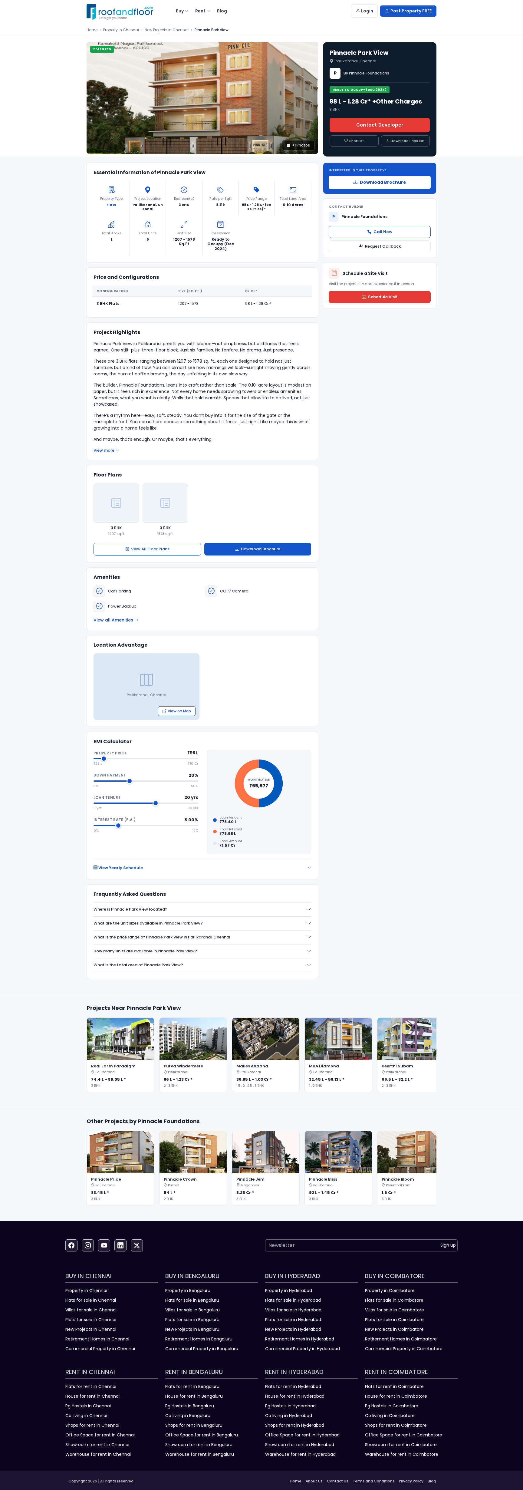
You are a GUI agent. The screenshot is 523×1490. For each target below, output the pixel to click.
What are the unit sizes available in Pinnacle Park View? (148, 923)
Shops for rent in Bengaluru (193, 1425)
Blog (432, 1481)
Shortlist (356, 140)
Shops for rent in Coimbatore (396, 1425)
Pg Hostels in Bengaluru (189, 1406)
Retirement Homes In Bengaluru (198, 1339)
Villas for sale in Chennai (91, 1310)
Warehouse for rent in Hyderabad (300, 1454)
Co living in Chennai (86, 1416)
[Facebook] (71, 1245)
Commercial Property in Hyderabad (302, 1349)
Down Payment (110, 775)
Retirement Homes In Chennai (97, 1339)
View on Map (179, 711)
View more (104, 450)
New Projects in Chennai (167, 29)
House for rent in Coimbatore (396, 1396)
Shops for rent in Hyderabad (294, 1425)
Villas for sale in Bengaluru (192, 1310)
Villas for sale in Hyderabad (293, 1310)
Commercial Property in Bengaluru (201, 1349)
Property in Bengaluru (187, 1290)
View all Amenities (113, 620)
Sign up (448, 1245)
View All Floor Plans (150, 549)
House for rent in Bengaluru (194, 1396)
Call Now (382, 232)
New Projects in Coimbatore (394, 1329)
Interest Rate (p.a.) (115, 819)
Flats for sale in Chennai (90, 1300)
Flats (111, 204)
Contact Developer (379, 125)
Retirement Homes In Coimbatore (401, 1339)
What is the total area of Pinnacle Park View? (138, 965)
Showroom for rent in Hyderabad (299, 1445)
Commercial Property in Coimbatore (403, 1349)
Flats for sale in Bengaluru (192, 1300)
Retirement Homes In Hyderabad (299, 1339)
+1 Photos (301, 145)
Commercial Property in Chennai (100, 1349)
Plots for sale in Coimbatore (394, 1320)
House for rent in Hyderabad (294, 1396)
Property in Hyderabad (288, 1290)
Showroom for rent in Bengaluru (198, 1445)
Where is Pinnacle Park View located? (130, 909)
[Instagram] (88, 1245)
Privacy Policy (411, 1481)
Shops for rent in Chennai (92, 1425)
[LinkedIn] (120, 1245)
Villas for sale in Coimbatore (394, 1310)
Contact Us (337, 1481)
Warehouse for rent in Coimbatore (401, 1454)
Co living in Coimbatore (390, 1416)
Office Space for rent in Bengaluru (201, 1435)
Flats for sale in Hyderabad (293, 1300)
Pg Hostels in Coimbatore (391, 1406)
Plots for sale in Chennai (90, 1320)
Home (92, 29)
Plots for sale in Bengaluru (192, 1320)
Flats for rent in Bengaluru (192, 1386)
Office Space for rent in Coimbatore (403, 1435)
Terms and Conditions (374, 1481)
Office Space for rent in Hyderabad (302, 1435)
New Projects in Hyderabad (293, 1329)
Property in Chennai (121, 29)
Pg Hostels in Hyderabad (290, 1406)
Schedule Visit (383, 297)
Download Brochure (260, 549)
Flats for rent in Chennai (90, 1386)
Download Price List (408, 140)
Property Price (110, 753)
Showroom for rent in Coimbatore (401, 1445)
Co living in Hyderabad (288, 1416)
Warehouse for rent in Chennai (98, 1454)
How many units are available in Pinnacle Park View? (145, 951)
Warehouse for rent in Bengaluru (199, 1454)
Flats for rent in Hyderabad (293, 1386)
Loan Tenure (107, 797)
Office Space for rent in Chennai (100, 1435)
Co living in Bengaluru (187, 1416)
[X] (137, 1245)
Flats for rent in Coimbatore (394, 1386)
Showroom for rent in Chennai (97, 1445)
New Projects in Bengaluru (192, 1329)
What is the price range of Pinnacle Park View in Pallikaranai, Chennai (162, 937)
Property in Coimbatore (390, 1290)
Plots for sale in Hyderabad (293, 1320)
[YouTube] (104, 1245)
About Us (314, 1481)
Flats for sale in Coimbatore (394, 1300)
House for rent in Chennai (92, 1396)
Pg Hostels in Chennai (88, 1406)
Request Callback (383, 246)
